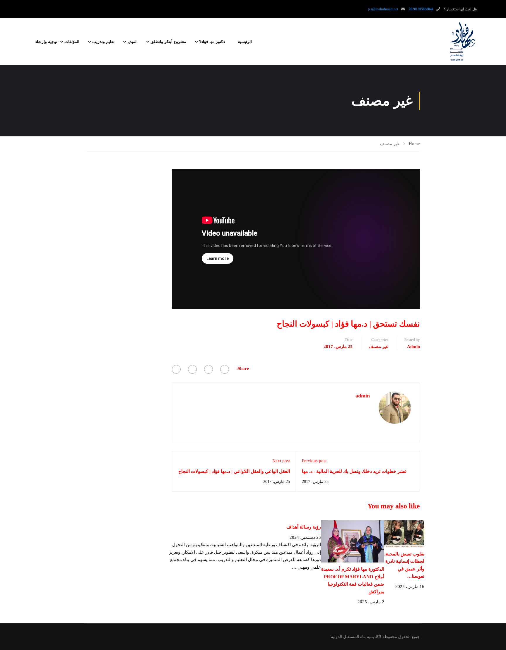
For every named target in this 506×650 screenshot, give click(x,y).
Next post (281, 460)
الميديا (132, 42)
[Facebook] (224, 369)
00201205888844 (421, 9)
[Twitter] (208, 369)
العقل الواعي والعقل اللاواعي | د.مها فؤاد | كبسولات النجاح (234, 471)
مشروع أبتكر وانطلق (168, 42)
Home (414, 143)
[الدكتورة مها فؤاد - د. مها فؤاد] (462, 41)
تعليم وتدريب (103, 42)
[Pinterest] (192, 369)
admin (413, 346)
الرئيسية (245, 42)
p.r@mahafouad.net (383, 9)
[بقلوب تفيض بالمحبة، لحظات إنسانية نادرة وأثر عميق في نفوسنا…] (404, 533)
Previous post (314, 460)
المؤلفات (71, 42)
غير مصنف (389, 143)
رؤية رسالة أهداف (303, 526)
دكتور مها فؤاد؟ (212, 42)
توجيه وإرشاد (46, 42)
